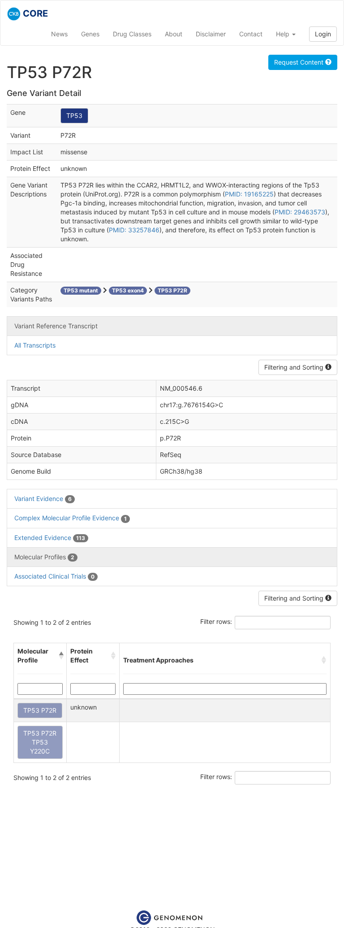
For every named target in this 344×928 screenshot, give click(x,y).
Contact (250, 34)
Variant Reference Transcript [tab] (56, 326)
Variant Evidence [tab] (43, 498)
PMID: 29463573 (300, 212)
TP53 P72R (39, 710)
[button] (61, 655)
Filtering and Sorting (294, 367)
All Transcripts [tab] (35, 345)
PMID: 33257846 (134, 230)
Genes (90, 34)
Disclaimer (211, 34)
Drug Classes (132, 34)
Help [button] (283, 34)
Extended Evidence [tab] (49, 537)
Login (323, 34)
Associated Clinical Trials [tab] (54, 576)
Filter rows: (216, 621)
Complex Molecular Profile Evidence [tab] (70, 518)
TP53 (74, 115)
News (59, 34)
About (173, 34)
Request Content (299, 62)
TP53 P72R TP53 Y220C (39, 742)
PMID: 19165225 (249, 194)
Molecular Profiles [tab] (44, 557)
